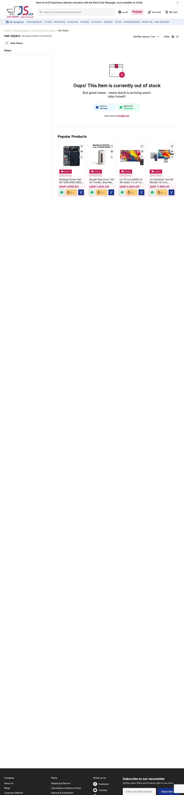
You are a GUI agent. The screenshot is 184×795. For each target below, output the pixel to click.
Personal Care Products (44, 30)
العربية (125, 12)
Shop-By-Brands (162, 22)
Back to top (168, 779)
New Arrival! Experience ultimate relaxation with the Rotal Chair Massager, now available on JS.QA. (89, 2)
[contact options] (105, 107)
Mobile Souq (59, 22)
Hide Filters (16, 43)
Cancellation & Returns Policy (66, 788)
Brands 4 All (147, 22)
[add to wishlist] (81, 146)
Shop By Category (21, 30)
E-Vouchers (96, 22)
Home (7, 30)
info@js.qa (123, 115)
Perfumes (85, 22)
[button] (81, 192)
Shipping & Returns (60, 783)
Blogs (7, 788)
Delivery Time (148, 36)
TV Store (48, 22)
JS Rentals (108, 22)
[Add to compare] (81, 157)
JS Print (118, 22)
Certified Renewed (132, 22)
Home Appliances (34, 22)
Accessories (72, 22)
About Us (8, 783)
